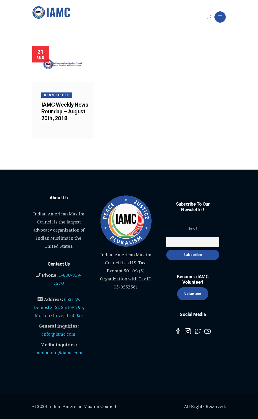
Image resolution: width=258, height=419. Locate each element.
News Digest (56, 95)
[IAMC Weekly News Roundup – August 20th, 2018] (62, 64)
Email (192, 228)
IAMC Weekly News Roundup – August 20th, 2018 (64, 111)
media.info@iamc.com (58, 352)
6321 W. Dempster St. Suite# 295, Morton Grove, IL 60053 (59, 307)
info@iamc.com (58, 334)
